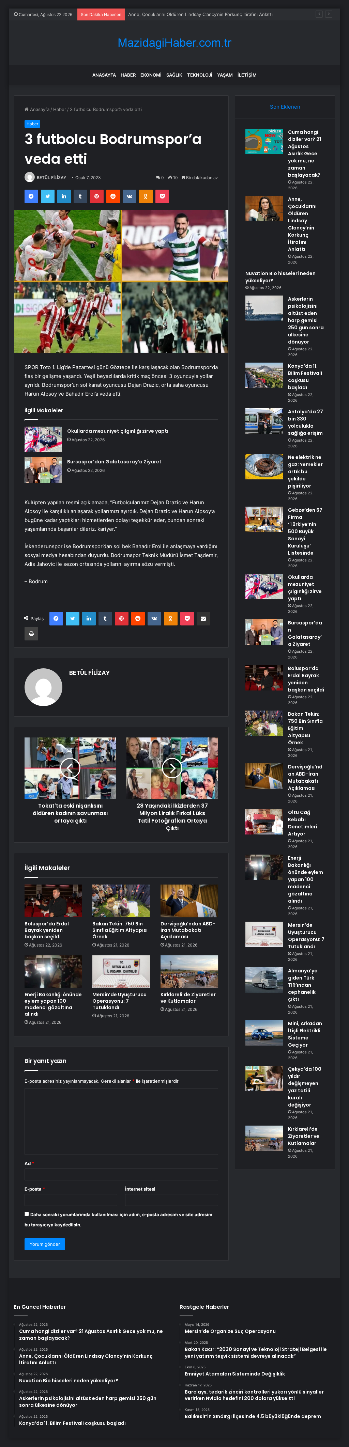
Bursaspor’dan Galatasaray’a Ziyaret (114, 461)
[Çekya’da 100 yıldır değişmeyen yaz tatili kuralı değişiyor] (264, 1078)
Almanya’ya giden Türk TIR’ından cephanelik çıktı (303, 985)
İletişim (247, 75)
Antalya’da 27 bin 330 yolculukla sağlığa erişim (305, 422)
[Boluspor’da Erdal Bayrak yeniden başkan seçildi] (53, 901)
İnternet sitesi (140, 1189)
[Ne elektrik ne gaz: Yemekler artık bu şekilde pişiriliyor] (264, 466)
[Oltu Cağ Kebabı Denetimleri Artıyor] (264, 821)
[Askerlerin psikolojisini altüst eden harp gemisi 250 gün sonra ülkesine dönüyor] (264, 308)
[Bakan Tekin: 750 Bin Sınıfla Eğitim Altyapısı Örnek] (121, 901)
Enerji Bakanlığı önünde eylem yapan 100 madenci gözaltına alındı (53, 1004)
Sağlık (174, 75)
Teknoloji (199, 75)
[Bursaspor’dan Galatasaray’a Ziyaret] (43, 470)
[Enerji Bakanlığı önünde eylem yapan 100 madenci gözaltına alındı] (53, 971)
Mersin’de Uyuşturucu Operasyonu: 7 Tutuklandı (119, 1001)
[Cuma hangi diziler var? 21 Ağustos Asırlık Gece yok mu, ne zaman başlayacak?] (264, 141)
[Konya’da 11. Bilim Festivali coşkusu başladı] (264, 375)
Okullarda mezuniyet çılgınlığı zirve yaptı (117, 431)
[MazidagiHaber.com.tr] (174, 42)
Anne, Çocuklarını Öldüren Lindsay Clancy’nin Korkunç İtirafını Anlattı (200, 14)
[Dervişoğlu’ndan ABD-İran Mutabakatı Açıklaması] (189, 901)
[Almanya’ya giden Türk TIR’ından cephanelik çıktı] (264, 980)
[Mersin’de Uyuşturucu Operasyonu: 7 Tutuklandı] (121, 971)
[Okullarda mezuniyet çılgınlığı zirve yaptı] (43, 439)
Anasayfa (104, 75)
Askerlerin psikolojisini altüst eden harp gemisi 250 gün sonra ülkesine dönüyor (306, 320)
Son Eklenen (285, 107)
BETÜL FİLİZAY (51, 177)
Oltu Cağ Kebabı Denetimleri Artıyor (302, 823)
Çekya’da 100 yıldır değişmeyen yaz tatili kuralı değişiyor (304, 1087)
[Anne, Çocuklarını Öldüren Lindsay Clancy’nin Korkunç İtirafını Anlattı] (264, 208)
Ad (29, 1163)
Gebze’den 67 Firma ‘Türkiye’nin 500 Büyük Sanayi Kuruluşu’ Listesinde (305, 531)
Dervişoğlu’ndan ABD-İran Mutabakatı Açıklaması (188, 930)
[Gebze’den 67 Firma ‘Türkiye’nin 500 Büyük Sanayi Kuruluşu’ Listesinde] (264, 519)
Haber (128, 75)
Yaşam (225, 75)
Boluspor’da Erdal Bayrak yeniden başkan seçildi (47, 930)
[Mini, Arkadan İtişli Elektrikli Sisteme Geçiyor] (264, 1033)
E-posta (35, 1189)
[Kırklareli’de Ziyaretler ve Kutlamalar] (189, 971)
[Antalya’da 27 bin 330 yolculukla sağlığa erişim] (264, 421)
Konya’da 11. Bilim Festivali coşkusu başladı (305, 377)
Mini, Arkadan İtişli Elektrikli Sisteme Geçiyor (305, 1034)
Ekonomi (151, 75)
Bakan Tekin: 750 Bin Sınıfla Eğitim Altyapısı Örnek (120, 930)
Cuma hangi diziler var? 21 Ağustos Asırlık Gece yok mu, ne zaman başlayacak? (304, 153)
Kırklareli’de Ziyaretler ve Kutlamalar (188, 997)
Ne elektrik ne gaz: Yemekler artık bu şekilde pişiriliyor (305, 471)
